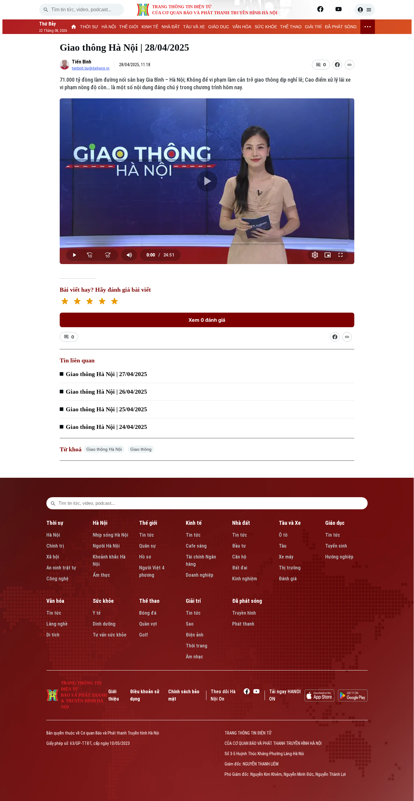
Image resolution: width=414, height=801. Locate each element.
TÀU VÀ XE (194, 26)
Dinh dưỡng (104, 624)
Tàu (282, 546)
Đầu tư (239, 546)
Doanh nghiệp (199, 575)
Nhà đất (241, 523)
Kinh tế (194, 523)
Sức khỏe (103, 601)
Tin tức (146, 535)
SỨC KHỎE (266, 26)
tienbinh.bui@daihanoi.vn (90, 68)
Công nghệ (57, 579)
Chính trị (55, 546)
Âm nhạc (194, 657)
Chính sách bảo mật (183, 695)
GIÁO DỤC (218, 26)
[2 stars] (77, 302)
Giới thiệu (113, 695)
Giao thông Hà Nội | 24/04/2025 (106, 426)
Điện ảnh (194, 635)
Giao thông (141, 449)
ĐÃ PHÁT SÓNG (341, 26)
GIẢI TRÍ (313, 26)
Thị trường (290, 568)
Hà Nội (53, 535)
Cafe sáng (196, 546)
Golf (143, 635)
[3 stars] (90, 302)
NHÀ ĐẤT (171, 26)
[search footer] (53, 503)
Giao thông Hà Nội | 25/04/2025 (106, 409)
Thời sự (54, 523)
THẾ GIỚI (128, 26)
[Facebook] (320, 9)
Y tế (97, 613)
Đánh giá (288, 579)
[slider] (207, 242)
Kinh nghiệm (244, 579)
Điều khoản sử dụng (144, 695)
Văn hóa (55, 601)
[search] (46, 10)
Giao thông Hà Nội (104, 449)
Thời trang (196, 646)
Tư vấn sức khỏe (109, 635)
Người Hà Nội (106, 546)
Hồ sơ (145, 557)
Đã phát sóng (247, 601)
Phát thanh (243, 624)
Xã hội (52, 557)
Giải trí (193, 601)
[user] (364, 10)
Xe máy (286, 557)
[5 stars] (114, 302)
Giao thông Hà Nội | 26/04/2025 (106, 391)
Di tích (52, 635)
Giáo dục (335, 523)
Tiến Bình (81, 62)
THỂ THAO (291, 26)
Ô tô (283, 535)
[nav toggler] (367, 26)
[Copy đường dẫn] (349, 65)
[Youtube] (339, 9)
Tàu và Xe (290, 523)
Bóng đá (147, 613)
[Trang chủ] (73, 26)
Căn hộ (239, 557)
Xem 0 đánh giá (207, 320)
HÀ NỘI (109, 26)
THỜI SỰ (89, 26)
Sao (190, 624)
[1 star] (65, 302)
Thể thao (149, 601)
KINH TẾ (150, 26)
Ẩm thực (101, 575)
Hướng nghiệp (339, 557)
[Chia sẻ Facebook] (337, 65)
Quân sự (147, 546)
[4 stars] (102, 302)
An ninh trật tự (61, 568)
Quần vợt (148, 624)
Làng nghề (57, 624)
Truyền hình (244, 613)
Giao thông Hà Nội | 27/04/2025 (106, 374)
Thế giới (148, 523)
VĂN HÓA (241, 26)
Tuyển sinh (336, 546)
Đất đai (239, 568)
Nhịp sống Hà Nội (110, 535)
